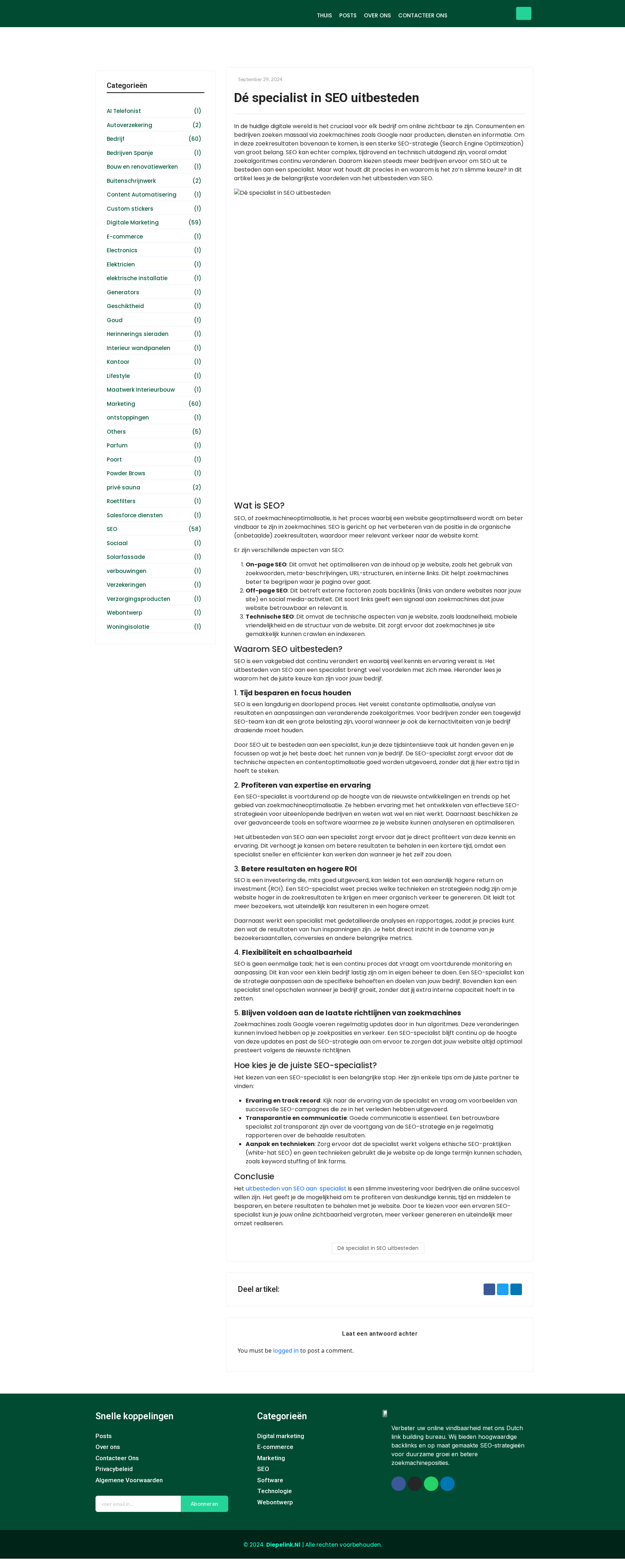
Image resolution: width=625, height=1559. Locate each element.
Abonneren (204, 1503)
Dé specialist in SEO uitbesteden (377, 1248)
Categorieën (282, 1416)
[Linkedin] (447, 1483)
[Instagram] (415, 1483)
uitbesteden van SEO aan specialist (296, 1188)
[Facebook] (398, 1483)
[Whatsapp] (431, 1483)
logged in (286, 1350)
